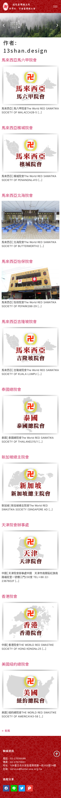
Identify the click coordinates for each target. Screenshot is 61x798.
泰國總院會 (11, 389)
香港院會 (9, 596)
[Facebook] (6, 788)
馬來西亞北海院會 (17, 195)
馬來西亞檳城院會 (17, 127)
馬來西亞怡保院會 (17, 261)
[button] (27, 35)
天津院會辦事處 (15, 524)
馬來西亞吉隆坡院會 (19, 321)
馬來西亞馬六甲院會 (19, 60)
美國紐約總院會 (15, 664)
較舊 (6, 730)
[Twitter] (22, 788)
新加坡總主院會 (15, 457)
